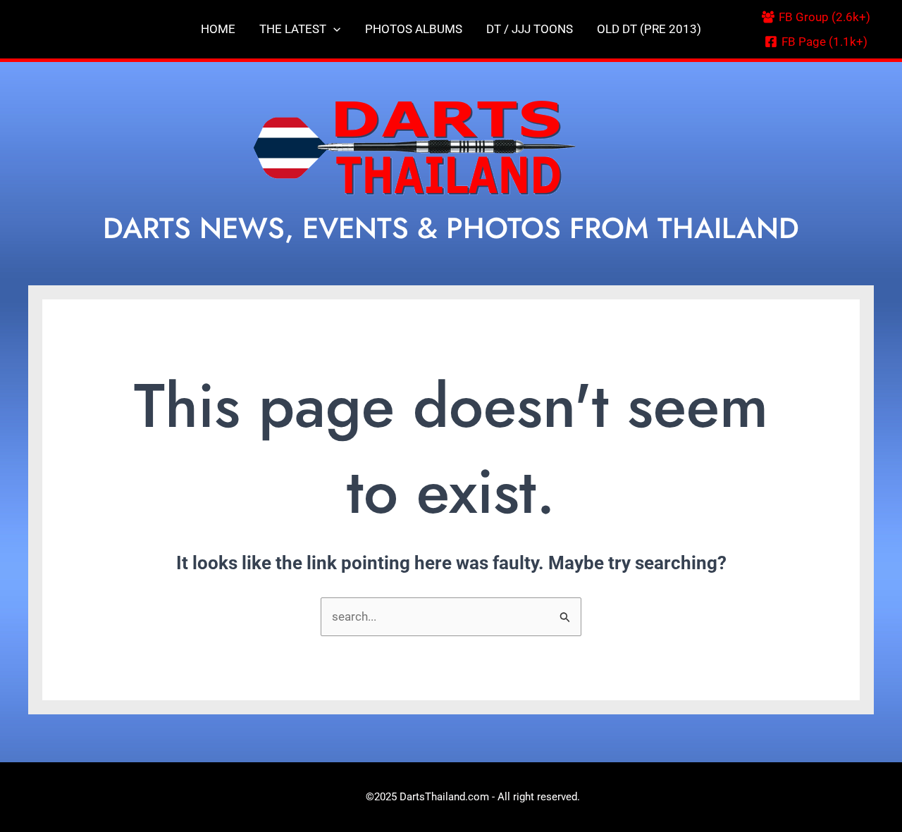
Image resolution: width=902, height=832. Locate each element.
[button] (333, 29)
